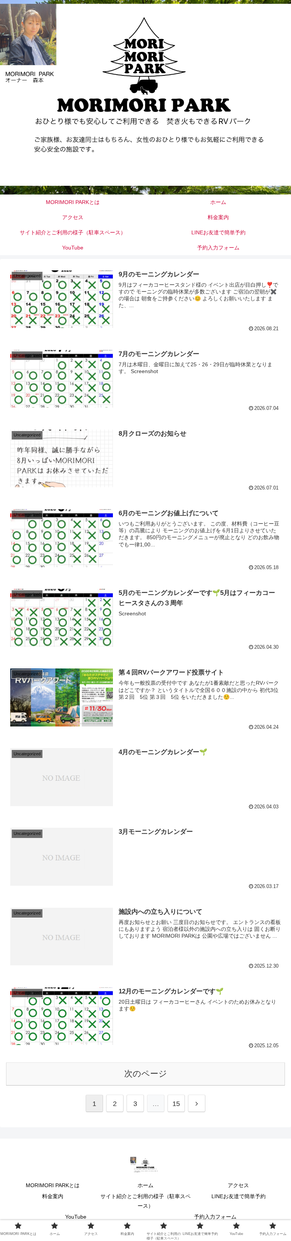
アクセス (238, 1185)
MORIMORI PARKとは (53, 1185)
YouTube (75, 1217)
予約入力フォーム (215, 1217)
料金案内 (52, 1196)
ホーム (145, 1185)
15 (176, 1104)
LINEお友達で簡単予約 (238, 1196)
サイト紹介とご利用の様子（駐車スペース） (145, 1201)
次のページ (145, 1073)
